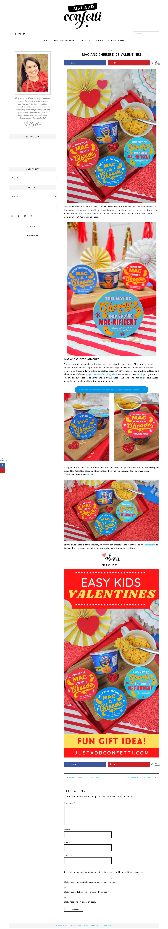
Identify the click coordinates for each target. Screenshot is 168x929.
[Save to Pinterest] (2, 470)
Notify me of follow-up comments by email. (85, 892)
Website (68, 855)
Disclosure (32, 235)
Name (68, 829)
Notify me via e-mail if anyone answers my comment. (90, 882)
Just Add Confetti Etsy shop (103, 374)
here (80, 213)
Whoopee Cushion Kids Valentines (140, 778)
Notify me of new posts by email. (80, 902)
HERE (139, 374)
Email (68, 842)
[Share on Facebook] (2, 465)
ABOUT (33, 226)
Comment (69, 803)
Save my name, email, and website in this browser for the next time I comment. (104, 872)
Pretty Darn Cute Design (101, 926)
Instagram (149, 544)
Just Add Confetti (83, 16)
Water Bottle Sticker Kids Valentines (84, 778)
